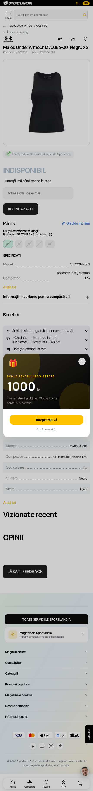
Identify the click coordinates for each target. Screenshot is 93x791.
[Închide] (82, 361)
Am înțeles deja (46, 429)
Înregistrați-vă (46, 420)
